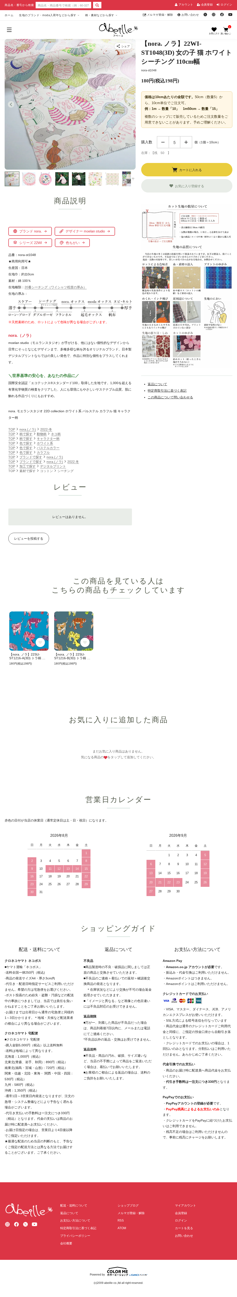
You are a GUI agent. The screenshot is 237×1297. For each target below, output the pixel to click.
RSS (121, 1220)
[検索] (97, 5)
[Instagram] (214, 14)
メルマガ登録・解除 (160, 14)
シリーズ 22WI (30, 243)
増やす (186, 142)
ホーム (9, 15)
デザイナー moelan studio (85, 231)
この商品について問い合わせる (170, 397)
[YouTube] (230, 14)
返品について (157, 384)
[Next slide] (129, 104)
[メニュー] (9, 30)
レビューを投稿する (28, 538)
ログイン (226, 4)
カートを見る (184, 1228)
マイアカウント (185, 1205)
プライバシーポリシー (75, 1235)
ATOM (122, 1228)
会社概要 (66, 1243)
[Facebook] (222, 14)
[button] (12, 179)
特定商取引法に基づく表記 (167, 390)
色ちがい (73, 243)
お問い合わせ (190, 14)
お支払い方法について (75, 1220)
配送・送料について (73, 1205)
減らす (163, 142)
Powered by (97, 1274)
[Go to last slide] (11, 104)
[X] (205, 14)
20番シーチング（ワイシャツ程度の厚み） (56, 287)
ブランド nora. (30, 231)
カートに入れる (190, 169)
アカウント (186, 4)
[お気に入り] (214, 30)
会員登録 (207, 4)
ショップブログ (128, 1205)
